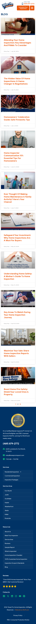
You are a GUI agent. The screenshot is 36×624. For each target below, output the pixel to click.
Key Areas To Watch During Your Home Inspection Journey (17, 315)
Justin (7, 495)
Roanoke (8, 518)
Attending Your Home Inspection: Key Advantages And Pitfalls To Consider (17, 43)
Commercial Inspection (12, 476)
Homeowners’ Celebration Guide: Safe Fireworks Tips (17, 118)
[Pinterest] (24, 596)
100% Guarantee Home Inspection (16, 559)
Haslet (7, 502)
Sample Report (9, 547)
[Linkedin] (12, 596)
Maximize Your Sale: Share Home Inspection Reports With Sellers (16, 353)
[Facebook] (4, 596)
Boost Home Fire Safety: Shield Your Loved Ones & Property (16, 392)
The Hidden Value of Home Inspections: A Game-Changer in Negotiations (17, 81)
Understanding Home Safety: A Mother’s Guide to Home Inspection (18, 276)
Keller (6, 514)
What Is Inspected (10, 551)
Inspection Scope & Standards (14, 563)
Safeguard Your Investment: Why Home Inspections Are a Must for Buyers (17, 238)
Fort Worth (8, 491)
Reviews (7, 543)
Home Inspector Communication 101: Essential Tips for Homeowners (13, 157)
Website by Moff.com (22, 610)
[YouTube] (20, 596)
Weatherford (9, 506)
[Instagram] (16, 596)
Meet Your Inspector (11, 535)
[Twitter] (8, 596)
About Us (8, 531)
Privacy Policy (17, 615)
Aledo (7, 510)
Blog (6, 567)
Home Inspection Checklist (13, 555)
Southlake (8, 499)
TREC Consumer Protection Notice (18, 620)
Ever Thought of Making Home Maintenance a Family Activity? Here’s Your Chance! (17, 198)
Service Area (9, 539)
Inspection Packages (11, 480)
